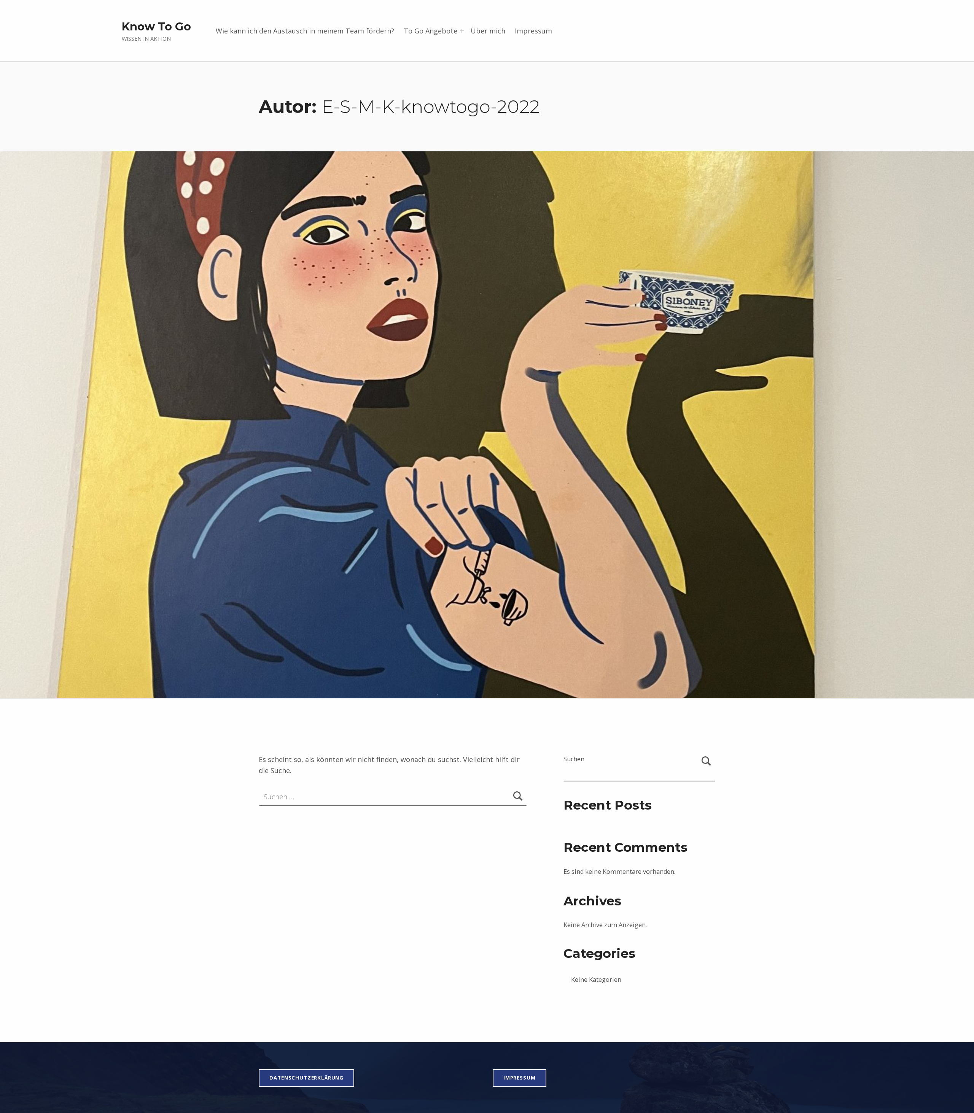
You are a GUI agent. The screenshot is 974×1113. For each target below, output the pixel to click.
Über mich (488, 30)
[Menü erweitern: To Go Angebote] (462, 31)
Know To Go (156, 26)
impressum (519, 1077)
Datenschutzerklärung (306, 1077)
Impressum (533, 30)
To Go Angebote (430, 30)
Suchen (573, 759)
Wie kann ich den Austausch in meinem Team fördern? (305, 30)
